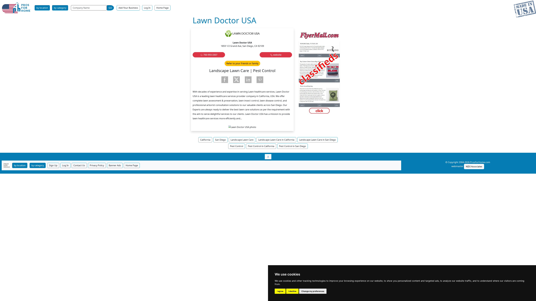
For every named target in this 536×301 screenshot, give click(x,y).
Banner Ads (115, 165)
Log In (147, 7)
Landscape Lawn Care (242, 139)
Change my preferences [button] (312, 291)
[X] (236, 79)
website (277, 54)
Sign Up (53, 165)
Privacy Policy (97, 165)
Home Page (162, 7)
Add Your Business (128, 7)
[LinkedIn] (248, 79)
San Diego (220, 139)
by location (42, 7)
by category (60, 7)
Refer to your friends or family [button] (242, 63)
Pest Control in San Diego (292, 146)
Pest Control (236, 146)
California (205, 139)
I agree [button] (280, 291)
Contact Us (79, 165)
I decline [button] (292, 291)
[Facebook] (224, 79)
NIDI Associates (474, 166)
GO (110, 7)
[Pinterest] (260, 79)
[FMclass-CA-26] (319, 73)
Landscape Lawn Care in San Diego (317, 139)
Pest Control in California (261, 146)
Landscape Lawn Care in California (276, 139)
